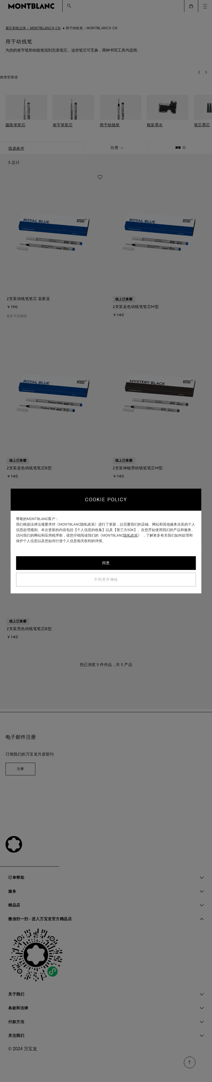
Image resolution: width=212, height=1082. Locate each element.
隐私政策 (130, 535)
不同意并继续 (106, 579)
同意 (106, 563)
